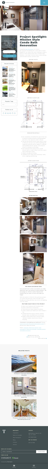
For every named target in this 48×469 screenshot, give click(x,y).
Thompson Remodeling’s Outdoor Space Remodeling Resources (12, 82)
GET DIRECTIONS (32, 437)
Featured (26, 327)
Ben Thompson (29, 49)
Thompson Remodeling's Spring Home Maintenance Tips (12, 89)
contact (34, 467)
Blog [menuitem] (14, 439)
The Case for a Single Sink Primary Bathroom (12, 75)
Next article (42, 338)
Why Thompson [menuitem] (17, 437)
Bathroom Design (33, 327)
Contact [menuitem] (15, 442)
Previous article (34, 335)
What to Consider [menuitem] (17, 435)
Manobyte (9, 461)
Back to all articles (34, 336)
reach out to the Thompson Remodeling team (32, 323)
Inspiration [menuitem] (15, 432)
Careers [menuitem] (15, 444)
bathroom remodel (31, 329)
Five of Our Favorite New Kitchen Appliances (12, 95)
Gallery (14, 467)
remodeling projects (25, 330)
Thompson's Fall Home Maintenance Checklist (12, 70)
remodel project (41, 329)
